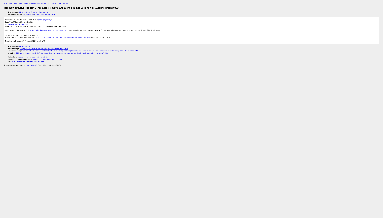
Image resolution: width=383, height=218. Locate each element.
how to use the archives (20, 61)
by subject (50, 59)
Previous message (40, 14)
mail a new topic (42, 57)
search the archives (37, 61)
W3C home (8, 3)
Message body (24, 12)
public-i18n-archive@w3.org (40, 3)
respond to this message (26, 57)
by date (35, 59)
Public (26, 3)
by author (59, 59)
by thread (42, 59)
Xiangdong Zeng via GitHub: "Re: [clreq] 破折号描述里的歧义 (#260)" (44, 49)
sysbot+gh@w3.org (44, 20)
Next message (28, 14)
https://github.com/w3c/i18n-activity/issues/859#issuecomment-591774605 (63, 37)
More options (43, 12)
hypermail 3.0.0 (31, 65)
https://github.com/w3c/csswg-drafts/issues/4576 (48, 30)
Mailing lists (18, 3)
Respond (34, 12)
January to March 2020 (60, 3)
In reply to (51, 14)
